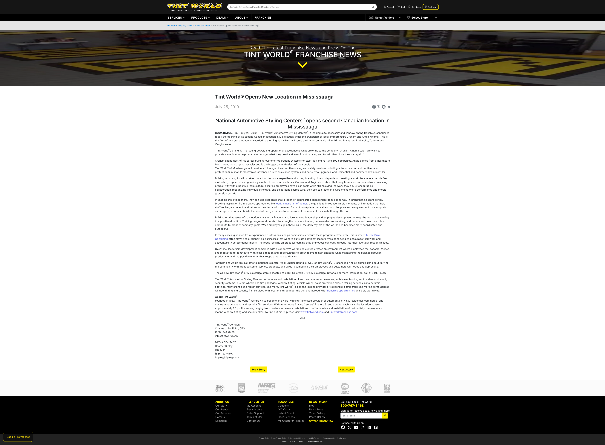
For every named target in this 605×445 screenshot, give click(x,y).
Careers (220, 417)
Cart (403, 7)
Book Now (432, 7)
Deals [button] (221, 17)
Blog (311, 405)
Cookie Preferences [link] (18, 436)
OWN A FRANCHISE (321, 420)
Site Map (342, 438)
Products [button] (199, 17)
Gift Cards (284, 409)
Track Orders (254, 409)
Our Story (221, 405)
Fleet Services (286, 417)
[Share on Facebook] (374, 107)
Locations (221, 420)
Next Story (346, 369)
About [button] (240, 17)
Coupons (283, 405)
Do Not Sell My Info (297, 438)
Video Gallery (317, 413)
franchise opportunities (341, 290)
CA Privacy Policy (280, 438)
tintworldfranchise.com (343, 312)
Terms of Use (254, 417)
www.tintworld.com (312, 312)
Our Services (222, 413)
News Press (316, 409)
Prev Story (258, 369)
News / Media (185, 25)
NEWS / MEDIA (318, 401)
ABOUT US (222, 401)
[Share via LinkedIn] (388, 107)
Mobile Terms (314, 438)
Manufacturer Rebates (291, 420)
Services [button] (175, 17)
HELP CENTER (255, 401)
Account (390, 7)
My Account (254, 405)
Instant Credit (286, 413)
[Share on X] (379, 107)
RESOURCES (286, 401)
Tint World (172, 25)
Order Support (255, 413)
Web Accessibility (329, 438)
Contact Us (253, 420)
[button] (385, 17)
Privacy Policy (264, 438)
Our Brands (222, 409)
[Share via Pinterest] (384, 107)
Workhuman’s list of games (291, 203)
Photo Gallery (317, 417)
